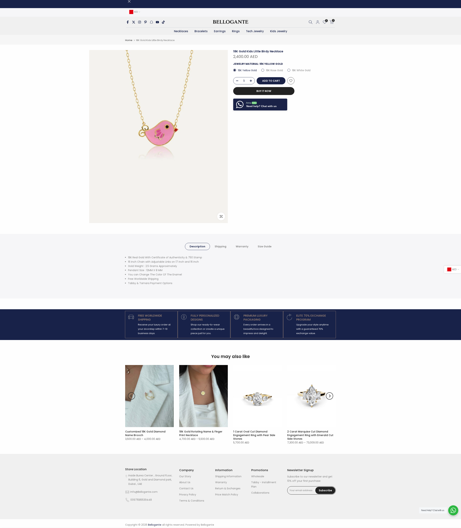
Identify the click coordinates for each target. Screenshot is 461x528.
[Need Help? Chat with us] (453, 510)
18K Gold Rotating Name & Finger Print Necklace (200, 433)
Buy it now (263, 91)
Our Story (185, 476)
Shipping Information (228, 476)
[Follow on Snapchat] (151, 22)
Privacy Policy (187, 494)
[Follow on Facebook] (127, 22)
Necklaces (181, 31)
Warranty (242, 246)
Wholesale (257, 476)
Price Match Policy (226, 494)
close (126, 1)
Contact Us (186, 488)
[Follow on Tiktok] (163, 22)
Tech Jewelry (255, 31)
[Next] (329, 396)
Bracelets (201, 31)
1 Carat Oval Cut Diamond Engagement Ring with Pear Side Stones (254, 435)
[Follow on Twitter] (133, 22)
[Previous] (131, 396)
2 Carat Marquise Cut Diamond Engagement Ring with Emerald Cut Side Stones (310, 435)
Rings (236, 31)
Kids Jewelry (278, 31)
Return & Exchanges (227, 488)
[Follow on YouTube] (157, 22)
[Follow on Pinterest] (145, 22)
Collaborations (260, 493)
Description (197, 246)
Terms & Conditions (191, 500)
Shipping (220, 246)
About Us (184, 482)
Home (128, 40)
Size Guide (265, 246)
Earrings (220, 31)
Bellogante (207, 525)
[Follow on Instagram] (139, 22)
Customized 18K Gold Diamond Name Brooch (145, 433)
